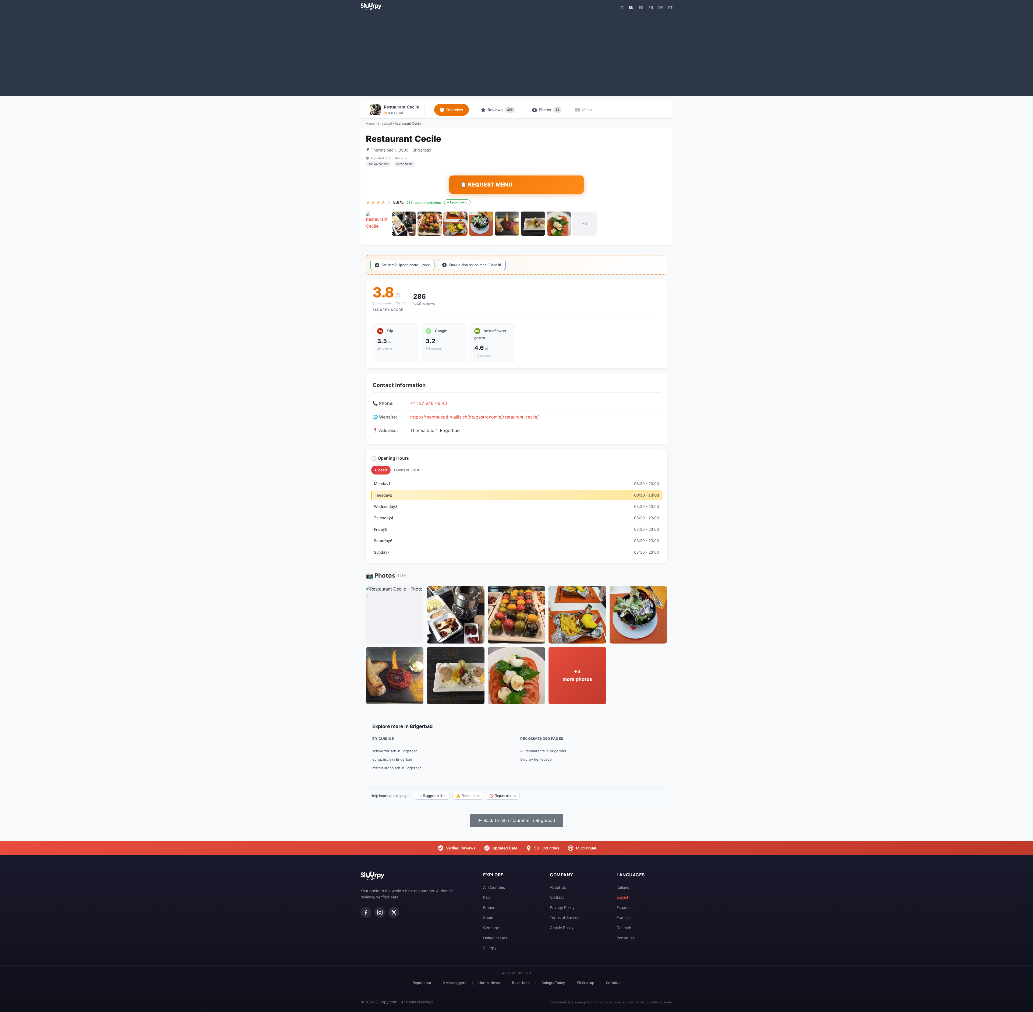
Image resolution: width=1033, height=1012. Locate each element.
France (489, 907)
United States (495, 938)
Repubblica (422, 983)
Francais (624, 917)
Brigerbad (384, 123)
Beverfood (521, 983)
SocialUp (613, 983)
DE (660, 7)
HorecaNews (489, 983)
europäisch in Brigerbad (392, 759)
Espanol (623, 907)
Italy (487, 897)
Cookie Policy (562, 927)
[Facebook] (365, 912)
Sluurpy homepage (536, 759)
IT (621, 7)
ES (641, 7)
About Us (558, 887)
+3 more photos (577, 675)
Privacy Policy (562, 907)
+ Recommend (457, 202)
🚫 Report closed (502, 796)
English (623, 897)
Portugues (626, 938)
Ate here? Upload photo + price (405, 265)
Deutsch (624, 927)
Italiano (623, 887)
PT (670, 7)
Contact (557, 897)
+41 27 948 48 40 (428, 403)
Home (370, 123)
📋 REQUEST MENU (486, 184)
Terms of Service (564, 917)
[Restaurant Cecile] (378, 224)
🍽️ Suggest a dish (432, 796)
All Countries (494, 887)
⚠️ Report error (468, 796)
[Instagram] (379, 912)
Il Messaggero (454, 983)
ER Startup (585, 983)
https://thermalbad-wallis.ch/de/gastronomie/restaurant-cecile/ (474, 417)
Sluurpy (490, 948)
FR (651, 7)
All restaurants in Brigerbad (543, 751)
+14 (584, 224)
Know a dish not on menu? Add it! (475, 265)
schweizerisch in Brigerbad (395, 751)
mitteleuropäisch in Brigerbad (397, 768)
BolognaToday (553, 983)
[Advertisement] (516, 52)
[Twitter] (393, 912)
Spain (488, 917)
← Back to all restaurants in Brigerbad (516, 820)
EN (631, 7)
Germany (491, 927)
